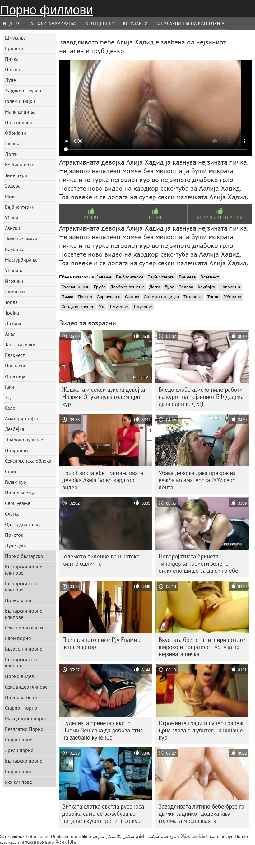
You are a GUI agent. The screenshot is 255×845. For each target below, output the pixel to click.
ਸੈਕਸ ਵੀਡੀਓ (65, 842)
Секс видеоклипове (26, 687)
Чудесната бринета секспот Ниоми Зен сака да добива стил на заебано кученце (102, 730)
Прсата (12, 69)
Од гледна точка (23, 524)
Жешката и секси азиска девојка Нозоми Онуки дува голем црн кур (103, 397)
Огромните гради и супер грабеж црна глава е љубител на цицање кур (201, 730)
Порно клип (18, 600)
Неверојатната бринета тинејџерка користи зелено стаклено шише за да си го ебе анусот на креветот (198, 565)
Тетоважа (193, 296)
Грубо (100, 286)
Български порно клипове (24, 569)
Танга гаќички (20, 344)
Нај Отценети (98, 23)
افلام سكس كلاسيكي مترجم (118, 836)
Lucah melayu (220, 836)
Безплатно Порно (24, 729)
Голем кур (15, 482)
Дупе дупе (16, 545)
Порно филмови (46, 10)
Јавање (12, 143)
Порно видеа (19, 676)
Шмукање (15, 38)
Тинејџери (16, 175)
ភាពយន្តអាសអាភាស (37, 842)
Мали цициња (20, 112)
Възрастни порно (24, 649)
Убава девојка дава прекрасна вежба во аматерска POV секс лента (197, 480)
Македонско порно (26, 718)
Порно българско (24, 556)
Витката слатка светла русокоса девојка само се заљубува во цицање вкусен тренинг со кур (103, 813)
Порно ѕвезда (20, 492)
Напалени (16, 365)
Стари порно (19, 739)
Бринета (14, 48)
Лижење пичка (21, 239)
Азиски (12, 228)
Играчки (14, 281)
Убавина (14, 270)
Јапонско (15, 291)
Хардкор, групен (23, 90)
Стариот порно (21, 708)
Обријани (15, 133)
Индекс (12, 23)
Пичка (12, 59)
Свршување (17, 503)
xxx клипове (18, 782)
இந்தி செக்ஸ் (193, 836)
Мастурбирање (21, 260)
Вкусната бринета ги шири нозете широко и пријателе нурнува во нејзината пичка (202, 647)
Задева (13, 186)
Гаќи (9, 387)
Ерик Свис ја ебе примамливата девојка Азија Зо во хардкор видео (102, 480)
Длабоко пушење (24, 440)
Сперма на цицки (161, 296)
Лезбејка (14, 429)
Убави (11, 217)
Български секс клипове (21, 586)
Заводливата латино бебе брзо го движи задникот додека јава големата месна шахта (201, 813)
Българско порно (24, 761)
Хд (8, 397)
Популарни (134, 23)
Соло (10, 408)
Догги (11, 154)
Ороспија (15, 376)
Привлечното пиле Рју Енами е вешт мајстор (101, 643)
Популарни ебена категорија (190, 23)
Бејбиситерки (20, 164)
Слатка (12, 514)
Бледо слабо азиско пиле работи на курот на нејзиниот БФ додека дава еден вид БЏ (201, 397)
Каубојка (15, 249)
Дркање (13, 323)
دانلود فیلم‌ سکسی (162, 836)
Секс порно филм (24, 627)
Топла (11, 302)
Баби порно (18, 638)
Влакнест (15, 355)
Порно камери (21, 697)
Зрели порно (19, 750)
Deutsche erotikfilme (71, 836)
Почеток (14, 535)
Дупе (10, 80)
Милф (11, 196)
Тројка (12, 313)
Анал (10, 334)
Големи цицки (20, 101)
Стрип (11, 471)
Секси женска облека (28, 461)
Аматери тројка (21, 418)
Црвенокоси (18, 122)
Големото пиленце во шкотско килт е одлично (101, 560)
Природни (16, 450)
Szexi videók (12, 836)
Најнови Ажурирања (51, 23)
